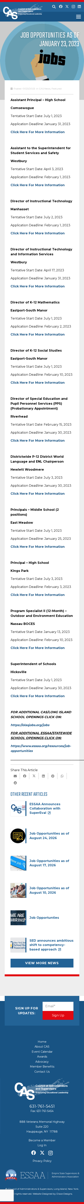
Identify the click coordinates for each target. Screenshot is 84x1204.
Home (42, 1041)
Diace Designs (64, 1193)
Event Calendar (42, 1051)
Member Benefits (42, 1066)
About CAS (42, 1046)
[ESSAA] (42, 1175)
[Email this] (15, 776)
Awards (42, 1056)
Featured (57, 88)
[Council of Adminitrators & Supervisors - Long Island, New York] (23, 11)
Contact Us (42, 1071)
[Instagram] (73, 7)
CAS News (44, 88)
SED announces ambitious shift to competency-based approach (51, 945)
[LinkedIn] (79, 6)
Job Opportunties (44, 918)
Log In (42, 1145)
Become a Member (42, 1140)
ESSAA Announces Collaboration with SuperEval (44, 808)
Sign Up (58, 1015)
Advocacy (42, 1061)
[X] (67, 6)
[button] (54, 7)
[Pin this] (52, 776)
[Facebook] (61, 6)
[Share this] (24, 776)
